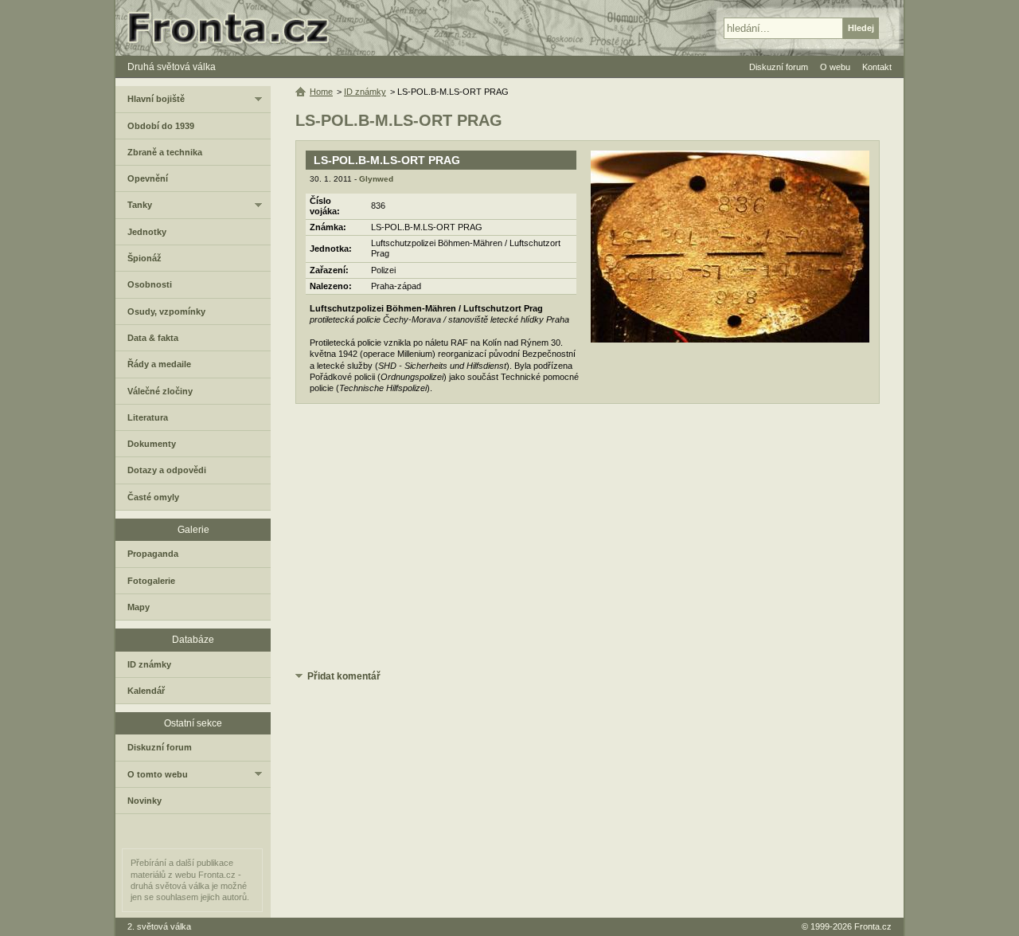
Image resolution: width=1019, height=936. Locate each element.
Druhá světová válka (171, 66)
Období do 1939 (160, 126)
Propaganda (152, 553)
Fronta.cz (873, 926)
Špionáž (144, 258)
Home (321, 91)
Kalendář (146, 690)
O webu (835, 67)
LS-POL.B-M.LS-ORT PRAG (387, 160)
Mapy (138, 607)
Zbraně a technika (164, 152)
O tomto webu (157, 774)
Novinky (144, 800)
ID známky (365, 91)
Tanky (139, 205)
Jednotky (146, 232)
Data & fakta (152, 338)
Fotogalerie (151, 580)
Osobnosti (149, 284)
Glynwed (376, 178)
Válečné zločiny (160, 391)
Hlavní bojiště (156, 99)
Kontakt (877, 67)
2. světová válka (159, 926)
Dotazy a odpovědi (166, 470)
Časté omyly (153, 497)
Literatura (147, 417)
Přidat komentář (344, 676)
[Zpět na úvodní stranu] (234, 28)
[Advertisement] (587, 539)
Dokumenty (151, 443)
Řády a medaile (159, 364)
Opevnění (147, 178)
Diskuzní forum (159, 747)
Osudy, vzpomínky (166, 311)
